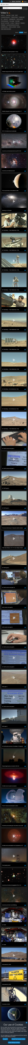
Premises (3, 25)
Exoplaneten (20, 19)
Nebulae (17, 23)
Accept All (5, 1039)
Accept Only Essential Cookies (18, 1039)
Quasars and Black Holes (13, 25)
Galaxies (17, 21)
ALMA (13, 15)
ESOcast (6, 19)
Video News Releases (6, 29)
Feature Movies (4, 21)
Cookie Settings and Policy (14, 1042)
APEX (16, 15)
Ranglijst (21, 32)
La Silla (12, 23)
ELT (2, 19)
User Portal (18, 1)
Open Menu (5, 4)
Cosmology (21, 17)
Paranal (23, 23)
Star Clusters (12, 27)
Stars (18, 27)
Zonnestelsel (4, 27)
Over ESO (8, 15)
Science (13, 1)
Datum (25, 32)
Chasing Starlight (5, 17)
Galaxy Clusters (5, 23)
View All (3, 15)
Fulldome (11, 21)
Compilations (14, 17)
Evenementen (12, 19)
